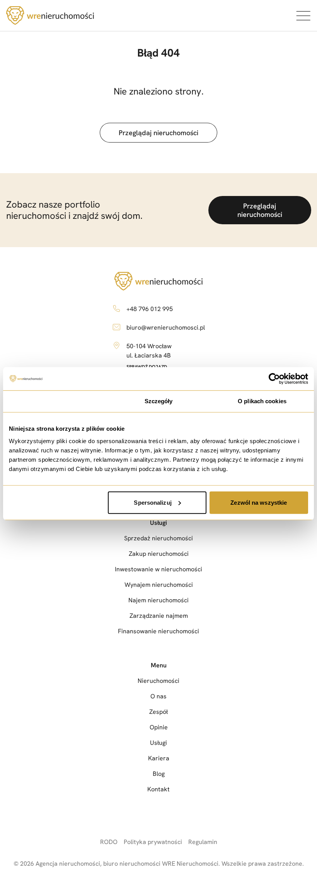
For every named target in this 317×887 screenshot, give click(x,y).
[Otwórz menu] (303, 15)
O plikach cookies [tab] (262, 401)
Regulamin (202, 842)
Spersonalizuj (152, 502)
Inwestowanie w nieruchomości (158, 569)
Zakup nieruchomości (159, 554)
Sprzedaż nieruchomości (158, 538)
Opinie (159, 727)
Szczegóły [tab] (159, 401)
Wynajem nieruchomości (158, 585)
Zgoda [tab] (55, 401)
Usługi (158, 523)
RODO (109, 842)
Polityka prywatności (153, 842)
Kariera (158, 758)
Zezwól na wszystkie (258, 502)
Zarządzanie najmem (159, 616)
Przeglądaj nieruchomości (158, 132)
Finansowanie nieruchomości (158, 631)
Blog (159, 774)
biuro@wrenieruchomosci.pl (165, 327)
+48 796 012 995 (149, 309)
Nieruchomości (158, 681)
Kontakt (158, 789)
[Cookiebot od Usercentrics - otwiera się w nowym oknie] (274, 379)
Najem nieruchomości (158, 600)
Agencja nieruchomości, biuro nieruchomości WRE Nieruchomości (127, 863)
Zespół (158, 712)
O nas (158, 696)
